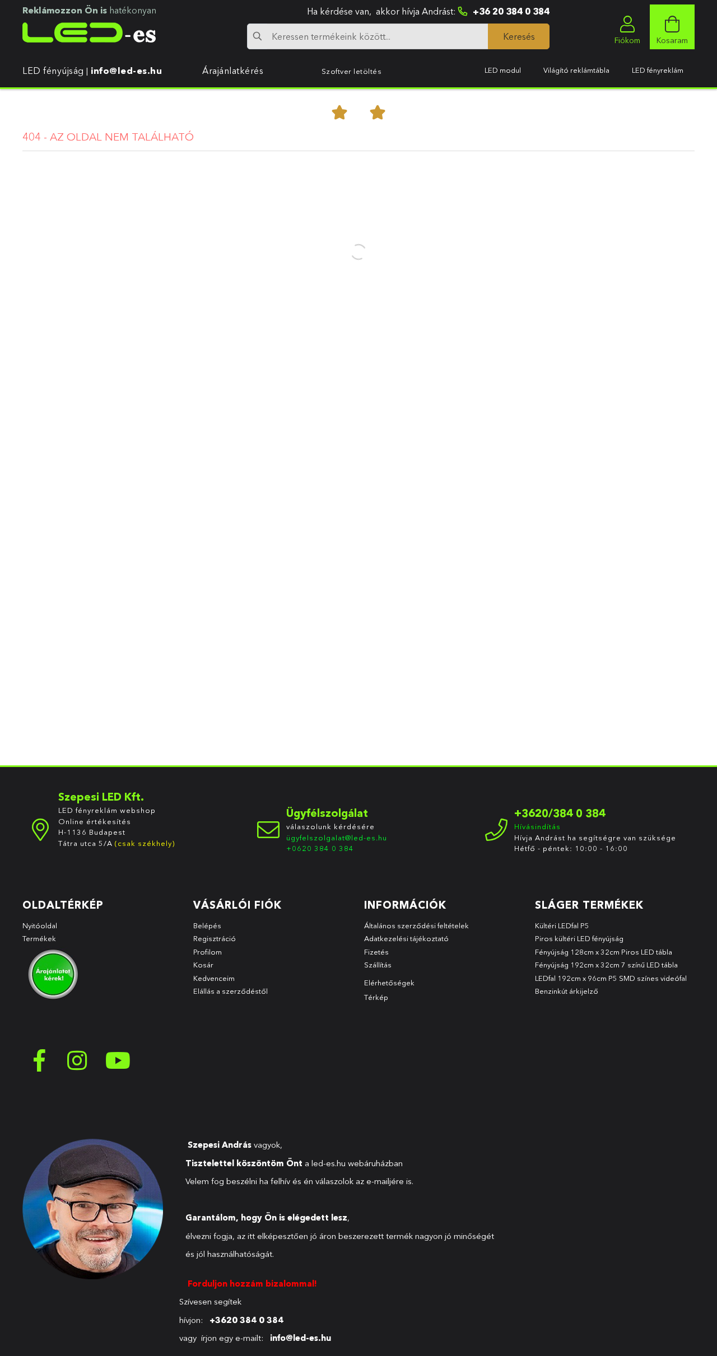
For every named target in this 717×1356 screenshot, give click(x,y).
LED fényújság (53, 70)
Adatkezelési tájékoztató (406, 938)
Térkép (376, 997)
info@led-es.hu (126, 70)
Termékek (40, 938)
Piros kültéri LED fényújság (579, 938)
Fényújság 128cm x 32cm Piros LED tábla (603, 951)
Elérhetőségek (389, 982)
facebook (39, 1060)
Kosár (203, 964)
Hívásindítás (537, 826)
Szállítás (378, 964)
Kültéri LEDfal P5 (562, 925)
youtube (117, 1060)
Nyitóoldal (39, 925)
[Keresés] (519, 36)
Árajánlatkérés (232, 70)
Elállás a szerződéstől (230, 990)
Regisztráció (214, 938)
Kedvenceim (214, 978)
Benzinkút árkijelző (566, 990)
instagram (78, 1060)
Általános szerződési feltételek (416, 925)
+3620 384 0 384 (246, 1320)
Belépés (207, 925)
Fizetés (376, 951)
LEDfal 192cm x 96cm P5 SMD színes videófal (611, 978)
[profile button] (627, 26)
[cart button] (672, 26)
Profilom (207, 951)
